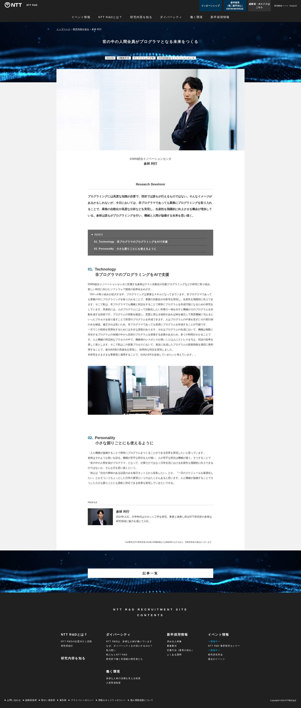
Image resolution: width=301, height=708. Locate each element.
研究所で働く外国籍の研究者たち (124, 659)
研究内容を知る (141, 17)
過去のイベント (216, 659)
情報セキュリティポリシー (112, 700)
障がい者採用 (48, 700)
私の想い (111, 650)
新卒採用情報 (220, 17)
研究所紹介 (67, 646)
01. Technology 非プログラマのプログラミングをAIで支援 (134, 241)
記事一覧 (150, 573)
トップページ (63, 29)
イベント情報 (80, 17)
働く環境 (196, 17)
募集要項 (172, 646)
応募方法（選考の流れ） (180, 650)
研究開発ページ (281, 6)
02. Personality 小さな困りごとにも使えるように (128, 248)
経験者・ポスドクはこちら (259, 5)
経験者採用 (31, 700)
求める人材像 (174, 641)
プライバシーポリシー (82, 700)
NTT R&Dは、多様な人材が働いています (129, 641)
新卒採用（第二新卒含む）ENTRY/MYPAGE (235, 5)
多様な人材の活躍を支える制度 (123, 678)
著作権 (63, 700)
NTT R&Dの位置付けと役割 (76, 641)
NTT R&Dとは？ (110, 17)
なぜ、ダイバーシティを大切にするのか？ (129, 646)
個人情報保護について (141, 700)
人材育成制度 (113, 682)
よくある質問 (174, 654)
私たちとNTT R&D (116, 654)
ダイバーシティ (171, 17)
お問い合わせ (14, 700)
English (293, 6)
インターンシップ (210, 5)
